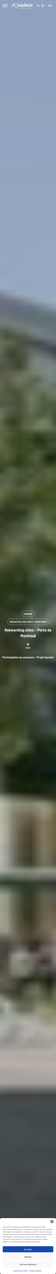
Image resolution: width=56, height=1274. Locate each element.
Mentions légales (35, 1270)
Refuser (28, 1257)
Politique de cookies (20, 1270)
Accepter (28, 1249)
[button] (52, 1221)
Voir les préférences (28, 1264)
